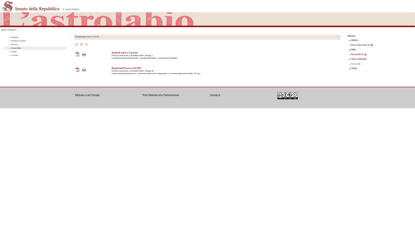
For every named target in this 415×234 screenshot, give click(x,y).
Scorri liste (16, 48)
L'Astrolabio (11, 30)
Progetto (15, 37)
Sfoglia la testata (18, 41)
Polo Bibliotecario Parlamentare (160, 95)
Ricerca (14, 44)
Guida (14, 52)
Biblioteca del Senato (87, 95)
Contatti (14, 55)
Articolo (354, 64)
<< (77, 44)
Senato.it (215, 95)
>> (86, 44)
